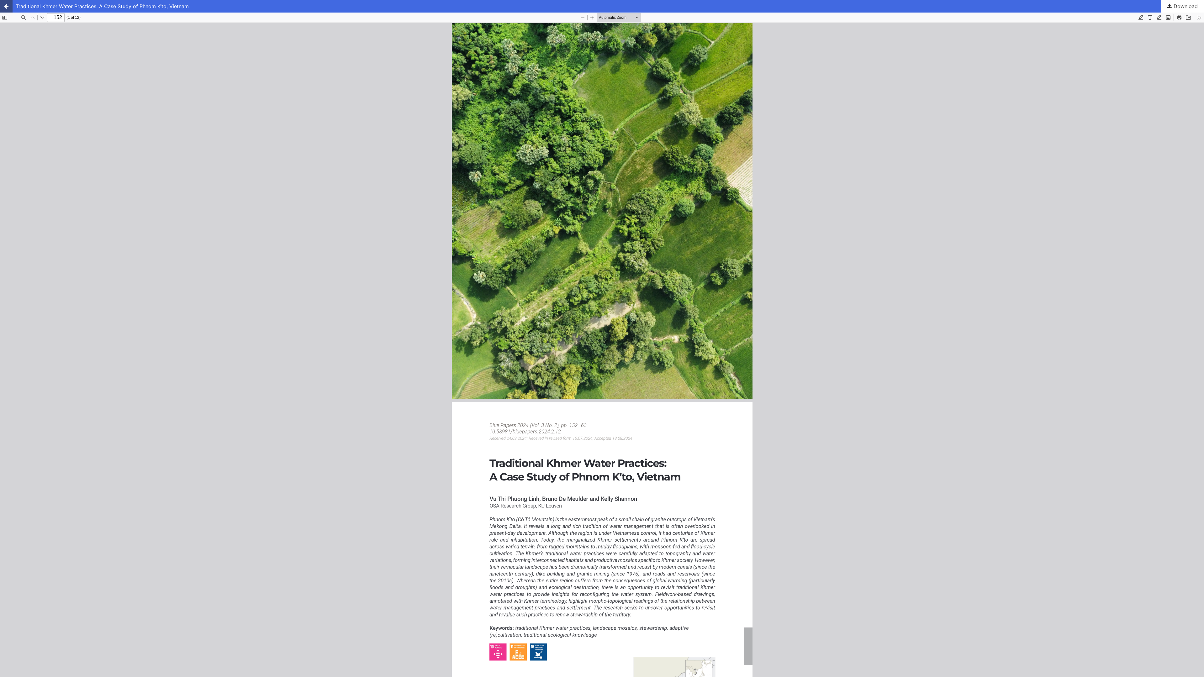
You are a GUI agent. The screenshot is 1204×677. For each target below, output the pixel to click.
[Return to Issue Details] (6, 6)
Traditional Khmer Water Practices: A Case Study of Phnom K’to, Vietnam (102, 6)
